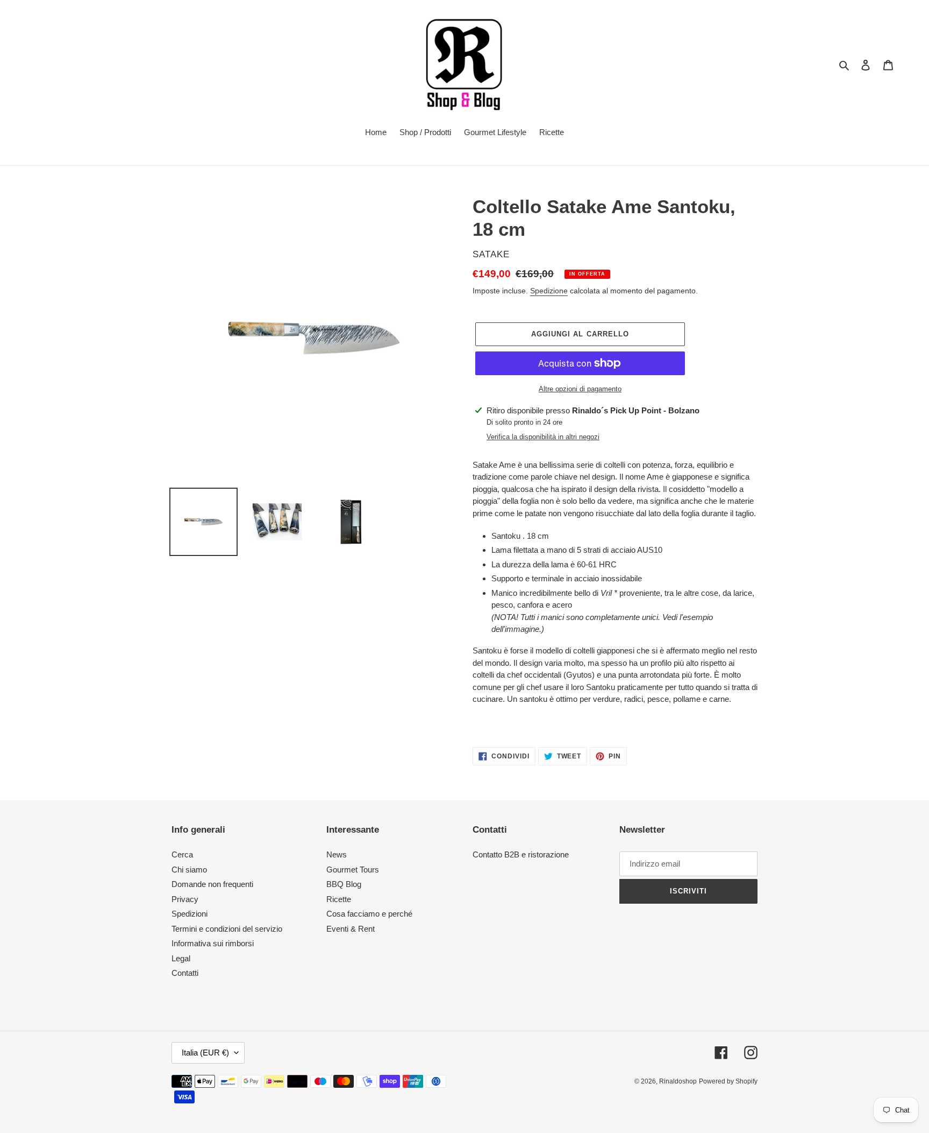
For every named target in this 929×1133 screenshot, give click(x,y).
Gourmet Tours (352, 869)
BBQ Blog (343, 884)
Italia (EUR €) (205, 1052)
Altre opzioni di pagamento (580, 389)
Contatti (184, 972)
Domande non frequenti (212, 884)
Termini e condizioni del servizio (226, 928)
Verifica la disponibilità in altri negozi (543, 437)
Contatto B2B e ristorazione (521, 854)
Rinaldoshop (678, 1081)
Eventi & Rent (350, 928)
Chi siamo (189, 869)
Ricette (338, 899)
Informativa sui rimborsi (212, 943)
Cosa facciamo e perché (369, 913)
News (336, 854)
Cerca (182, 854)
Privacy (184, 899)
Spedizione (549, 290)
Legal (180, 958)
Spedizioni (189, 913)
